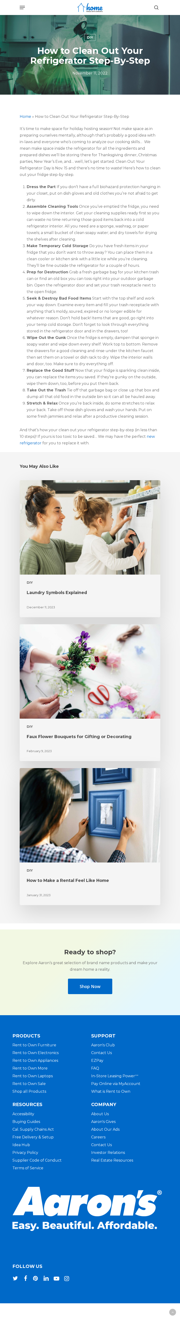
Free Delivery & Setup (33, 1137)
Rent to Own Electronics (35, 1053)
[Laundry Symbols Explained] (90, 548)
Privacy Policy (25, 1152)
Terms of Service (27, 1168)
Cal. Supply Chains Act (33, 1129)
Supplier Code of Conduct (37, 1160)
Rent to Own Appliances (35, 1060)
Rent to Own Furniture (34, 1045)
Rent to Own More (30, 1068)
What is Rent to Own (110, 1091)
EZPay (97, 1060)
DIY (90, 37)
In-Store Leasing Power (114, 1076)
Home (25, 116)
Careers (98, 1137)
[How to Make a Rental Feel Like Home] (90, 836)
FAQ (95, 1068)
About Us (100, 1114)
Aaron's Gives (103, 1121)
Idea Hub (21, 1145)
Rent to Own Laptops (32, 1076)
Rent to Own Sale (29, 1083)
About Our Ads (105, 1129)
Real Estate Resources (112, 1160)
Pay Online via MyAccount (115, 1083)
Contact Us (101, 1053)
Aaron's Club (103, 1045)
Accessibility (23, 1114)
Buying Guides (26, 1121)
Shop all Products (29, 1091)
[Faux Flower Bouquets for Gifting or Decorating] (90, 692)
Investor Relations (108, 1152)
